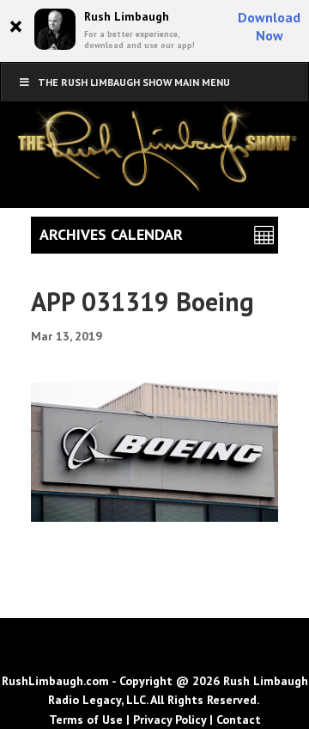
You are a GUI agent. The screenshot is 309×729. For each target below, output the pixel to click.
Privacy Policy (169, 719)
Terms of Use (86, 719)
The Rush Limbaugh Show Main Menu (134, 82)
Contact (238, 719)
